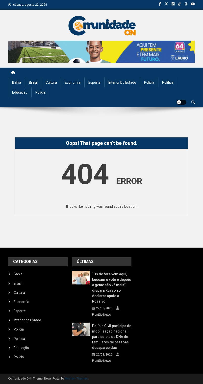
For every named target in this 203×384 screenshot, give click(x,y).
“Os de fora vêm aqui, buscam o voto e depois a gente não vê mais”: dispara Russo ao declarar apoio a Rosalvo (111, 287)
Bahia (16, 82)
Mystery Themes (76, 378)
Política (168, 82)
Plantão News (101, 314)
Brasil (33, 82)
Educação (19, 92)
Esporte (94, 82)
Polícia (149, 82)
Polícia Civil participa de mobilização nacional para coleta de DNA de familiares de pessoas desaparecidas (111, 337)
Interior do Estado (122, 82)
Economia (72, 82)
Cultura (51, 82)
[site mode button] (181, 102)
